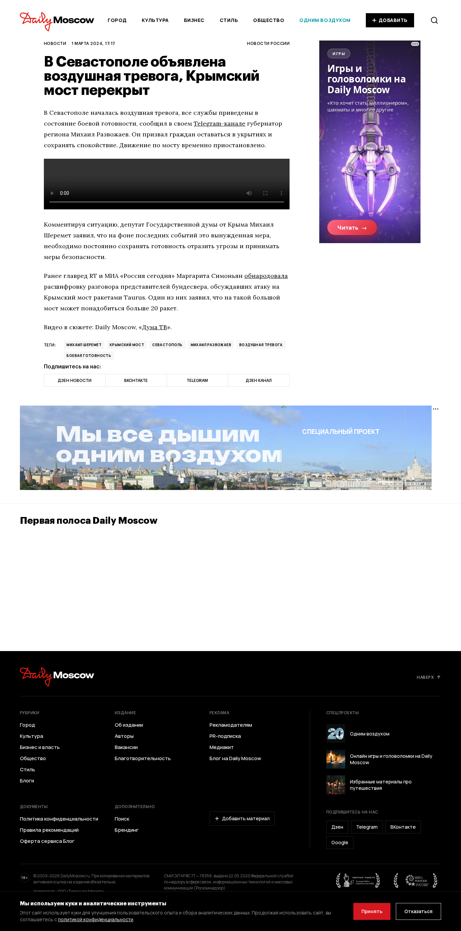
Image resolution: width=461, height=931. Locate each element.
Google (339, 842)
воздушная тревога (261, 344)
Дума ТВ (154, 327)
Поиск (122, 819)
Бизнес (194, 20)
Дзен (337, 827)
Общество (268, 20)
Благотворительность (143, 758)
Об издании (129, 725)
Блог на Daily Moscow (235, 758)
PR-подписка (225, 736)
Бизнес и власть (40, 747)
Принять (371, 911)
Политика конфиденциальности (59, 819)
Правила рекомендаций (49, 830)
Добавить (393, 20)
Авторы (124, 736)
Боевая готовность (88, 355)
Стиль (229, 20)
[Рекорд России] (415, 880)
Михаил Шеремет (84, 344)
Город (117, 20)
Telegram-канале (219, 123)
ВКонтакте (403, 827)
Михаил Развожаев (211, 344)
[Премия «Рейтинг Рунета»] (358, 880)
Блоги (27, 780)
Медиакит (222, 747)
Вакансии (126, 747)
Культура (155, 20)
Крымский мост (127, 344)
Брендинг (127, 830)
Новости (55, 43)
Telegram (367, 827)
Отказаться (418, 911)
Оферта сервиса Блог (47, 841)
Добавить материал (246, 818)
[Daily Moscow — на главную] (57, 677)
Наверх (425, 677)
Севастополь (167, 344)
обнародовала (266, 276)
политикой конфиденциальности (95, 919)
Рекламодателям (231, 725)
